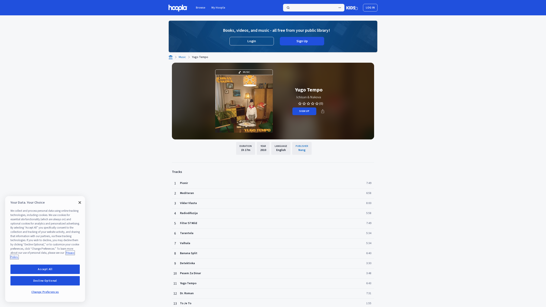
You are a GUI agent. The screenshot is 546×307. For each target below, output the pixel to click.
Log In (370, 8)
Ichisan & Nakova (308, 97)
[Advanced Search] (339, 8)
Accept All (45, 269)
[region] (45, 249)
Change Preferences (45, 292)
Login (251, 41)
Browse (200, 8)
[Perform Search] (313, 8)
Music (182, 57)
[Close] (79, 202)
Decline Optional (45, 281)
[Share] (323, 111)
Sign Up (302, 41)
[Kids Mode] (352, 7)
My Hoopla (218, 8)
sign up (304, 111)
